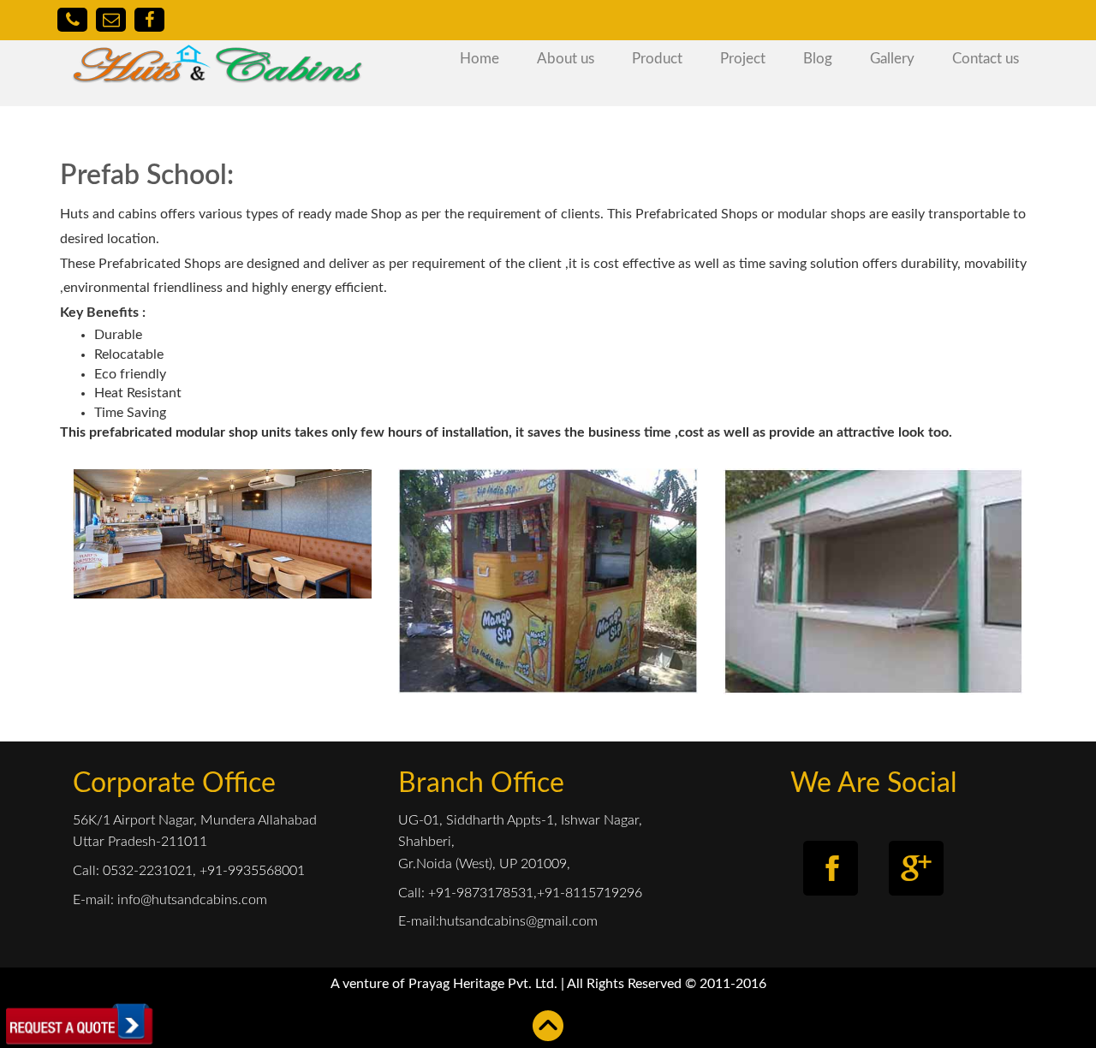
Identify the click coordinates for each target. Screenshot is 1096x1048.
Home (479, 58)
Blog (817, 58)
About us (565, 58)
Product (657, 58)
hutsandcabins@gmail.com (518, 921)
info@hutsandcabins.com (190, 900)
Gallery (892, 58)
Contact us (985, 58)
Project (742, 58)
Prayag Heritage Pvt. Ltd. (484, 984)
